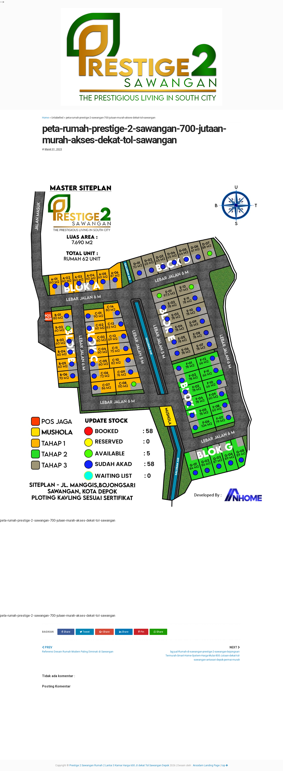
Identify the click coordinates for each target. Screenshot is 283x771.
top (223, 765)
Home (45, 117)
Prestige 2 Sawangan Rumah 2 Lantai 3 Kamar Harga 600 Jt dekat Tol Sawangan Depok (119, 765)
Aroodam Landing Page (206, 765)
